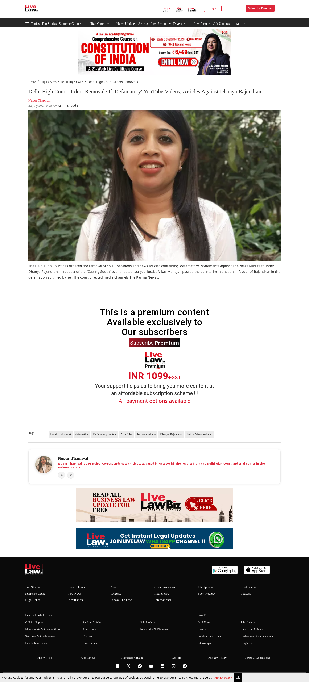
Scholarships (147, 622)
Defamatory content (105, 434)
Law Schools (159, 23)
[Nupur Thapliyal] (43, 464)
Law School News (36, 643)
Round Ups (161, 593)
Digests (178, 23)
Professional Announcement (257, 636)
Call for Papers (34, 622)
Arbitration (75, 600)
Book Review (206, 593)
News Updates (126, 23)
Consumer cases (164, 587)
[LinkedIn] (70, 475)
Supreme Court (69, 23)
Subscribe (154, 342)
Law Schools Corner (38, 615)
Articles (143, 23)
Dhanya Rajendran (171, 434)
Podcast (246, 593)
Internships (204, 643)
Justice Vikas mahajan (199, 434)
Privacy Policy (223, 677)
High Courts (98, 23)
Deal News (204, 622)
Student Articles (92, 622)
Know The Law (121, 600)
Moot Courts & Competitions (42, 629)
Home (32, 82)
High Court (32, 600)
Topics (35, 23)
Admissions (89, 629)
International (162, 600)
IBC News (75, 593)
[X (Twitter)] (61, 475)
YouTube (126, 434)
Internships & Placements (155, 629)
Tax (113, 587)
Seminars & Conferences (40, 636)
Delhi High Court (72, 82)
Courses (87, 636)
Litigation (246, 643)
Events (202, 629)
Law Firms (201, 23)
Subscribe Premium (260, 8)
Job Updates (221, 23)
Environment (249, 587)
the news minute (146, 434)
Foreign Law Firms (209, 636)
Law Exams (90, 643)
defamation (82, 434)
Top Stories (49, 23)
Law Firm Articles (252, 629)
